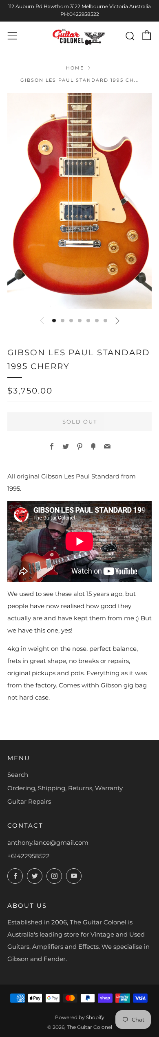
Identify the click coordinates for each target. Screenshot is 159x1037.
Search (17, 774)
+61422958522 (28, 856)
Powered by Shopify (79, 1017)
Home (75, 68)
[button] (54, 320)
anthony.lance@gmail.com (47, 842)
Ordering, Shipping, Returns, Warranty (65, 788)
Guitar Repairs (29, 801)
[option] (79, 201)
